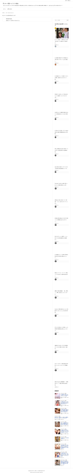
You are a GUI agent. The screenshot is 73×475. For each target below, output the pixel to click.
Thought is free (41, 472)
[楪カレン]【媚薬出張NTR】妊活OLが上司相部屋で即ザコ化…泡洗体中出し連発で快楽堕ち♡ (64, 423)
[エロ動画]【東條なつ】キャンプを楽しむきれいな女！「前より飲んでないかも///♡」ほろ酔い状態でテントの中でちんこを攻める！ (64, 455)
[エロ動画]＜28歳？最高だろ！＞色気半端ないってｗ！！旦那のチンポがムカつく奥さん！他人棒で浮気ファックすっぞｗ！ (64, 431)
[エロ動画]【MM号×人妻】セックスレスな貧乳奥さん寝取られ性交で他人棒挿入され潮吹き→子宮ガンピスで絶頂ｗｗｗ (65, 410)
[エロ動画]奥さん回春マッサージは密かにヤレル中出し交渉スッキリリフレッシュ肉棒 (64, 395)
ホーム (4, 12)
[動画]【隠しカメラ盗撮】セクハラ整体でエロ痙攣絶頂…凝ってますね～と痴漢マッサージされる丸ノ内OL (61, 417)
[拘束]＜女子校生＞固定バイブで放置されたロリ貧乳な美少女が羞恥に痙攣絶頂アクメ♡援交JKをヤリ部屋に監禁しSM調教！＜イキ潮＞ (64, 463)
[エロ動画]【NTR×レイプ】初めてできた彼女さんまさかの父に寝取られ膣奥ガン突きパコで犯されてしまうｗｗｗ (64, 402)
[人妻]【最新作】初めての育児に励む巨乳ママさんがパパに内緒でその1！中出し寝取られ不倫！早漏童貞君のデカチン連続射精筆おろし (64, 447)
